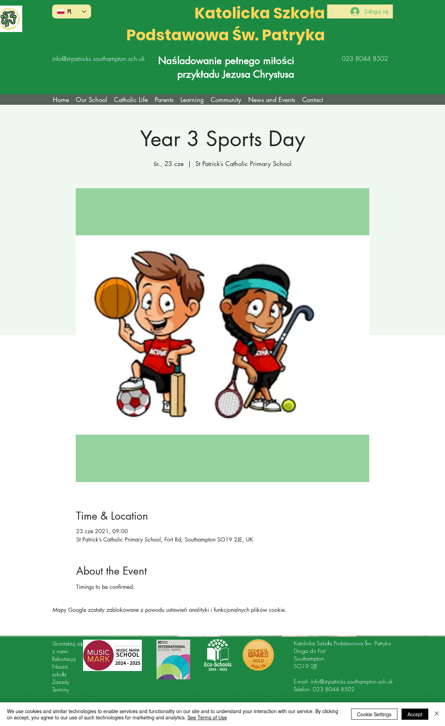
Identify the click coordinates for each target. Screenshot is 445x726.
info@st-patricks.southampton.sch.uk (98, 58)
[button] (131, 99)
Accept (414, 714)
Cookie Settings (374, 714)
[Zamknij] (436, 714)
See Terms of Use (207, 717)
